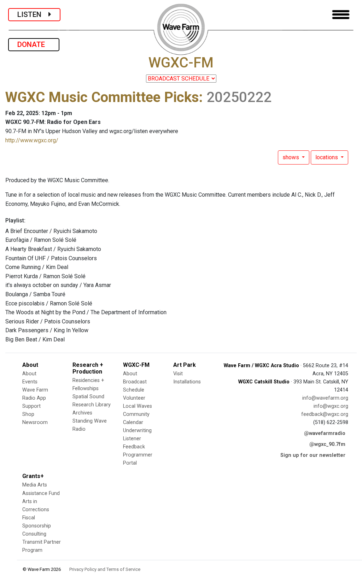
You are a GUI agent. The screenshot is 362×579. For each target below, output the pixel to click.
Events (29, 382)
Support (31, 406)
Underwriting (137, 431)
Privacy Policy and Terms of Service (104, 569)
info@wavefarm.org (325, 398)
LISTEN (32, 14)
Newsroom (35, 422)
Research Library (91, 405)
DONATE (33, 44)
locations (327, 157)
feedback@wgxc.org (324, 414)
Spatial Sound (88, 397)
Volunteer (134, 398)
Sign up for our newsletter (312, 455)
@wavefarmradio (324, 433)
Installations (187, 382)
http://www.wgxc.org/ (31, 140)
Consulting (34, 534)
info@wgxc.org (331, 406)
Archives (82, 413)
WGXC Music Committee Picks (102, 97)
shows (291, 157)
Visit (178, 374)
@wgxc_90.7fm (327, 444)
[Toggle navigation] (341, 14)
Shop (28, 414)
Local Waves (137, 406)
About (29, 374)
